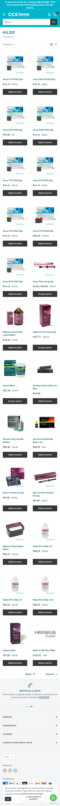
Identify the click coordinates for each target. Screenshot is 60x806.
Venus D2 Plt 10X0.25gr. (43, 180)
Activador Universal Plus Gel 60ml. (45, 387)
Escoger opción (45, 294)
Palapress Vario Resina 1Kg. (45, 332)
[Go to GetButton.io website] (53, 803)
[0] (55, 14)
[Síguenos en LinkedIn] (15, 770)
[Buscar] (53, 22)
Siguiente (50, 674)
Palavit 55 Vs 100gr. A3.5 (43, 600)
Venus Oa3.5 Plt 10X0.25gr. (44, 79)
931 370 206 (43, 2)
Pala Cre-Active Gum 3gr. (13, 492)
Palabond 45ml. (9, 650)
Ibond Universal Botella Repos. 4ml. (43, 440)
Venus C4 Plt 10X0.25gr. (13, 79)
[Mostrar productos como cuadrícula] (51, 44)
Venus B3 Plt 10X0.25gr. (13, 281)
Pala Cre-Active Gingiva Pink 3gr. (43, 494)
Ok (8, 799)
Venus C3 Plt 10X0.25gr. (13, 231)
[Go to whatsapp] (53, 797)
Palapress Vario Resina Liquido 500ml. (12, 333)
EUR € (6, 757)
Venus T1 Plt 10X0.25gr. (13, 180)
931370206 (44, 697)
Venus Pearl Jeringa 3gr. (43, 281)
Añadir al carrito (15, 92)
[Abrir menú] (4, 14)
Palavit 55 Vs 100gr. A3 (42, 546)
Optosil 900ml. (9, 385)
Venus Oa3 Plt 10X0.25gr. (43, 130)
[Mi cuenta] (49, 14)
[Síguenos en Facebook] (5, 770)
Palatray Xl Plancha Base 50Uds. (13, 548)
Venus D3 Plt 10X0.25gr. (13, 130)
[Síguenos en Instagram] (10, 770)
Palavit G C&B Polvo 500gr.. (44, 650)
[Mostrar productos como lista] (56, 44)
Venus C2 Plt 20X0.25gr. (43, 231)
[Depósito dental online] (18, 14)
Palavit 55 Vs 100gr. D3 (12, 600)
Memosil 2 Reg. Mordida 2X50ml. (13, 440)
